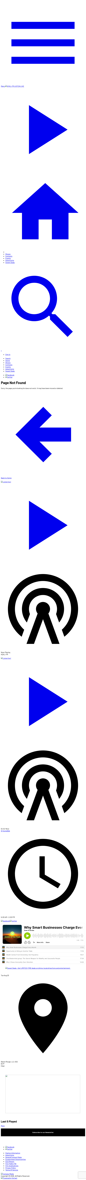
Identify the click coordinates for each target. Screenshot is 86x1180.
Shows (8, 254)
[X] (8, 377)
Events (8, 258)
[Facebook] (9, 375)
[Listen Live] (43, 524)
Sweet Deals (10, 262)
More (3, 1126)
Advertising (9, 260)
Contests (8, 256)
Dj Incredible (5, 831)
